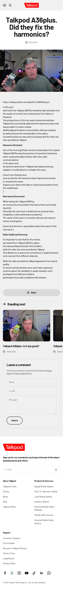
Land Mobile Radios (43, 496)
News (5, 496)
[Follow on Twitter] (12, 573)
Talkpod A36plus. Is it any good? (21, 346)
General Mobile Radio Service (44, 522)
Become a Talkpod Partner (15, 548)
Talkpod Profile (10, 486)
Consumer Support (11, 538)
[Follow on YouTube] (27, 573)
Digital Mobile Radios (43, 486)
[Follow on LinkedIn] (42, 573)
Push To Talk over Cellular (45, 491)
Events (6, 491)
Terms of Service (21, 373)
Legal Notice (8, 558)
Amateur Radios (41, 501)
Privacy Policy (9, 563)
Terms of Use (9, 553)
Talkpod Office (9, 507)
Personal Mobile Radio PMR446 (44, 508)
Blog (5, 501)
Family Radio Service (43, 515)
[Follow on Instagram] (19, 573)
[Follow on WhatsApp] (49, 573)
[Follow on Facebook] (5, 573)
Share (33, 292)
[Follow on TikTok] (34, 573)
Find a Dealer (9, 543)
